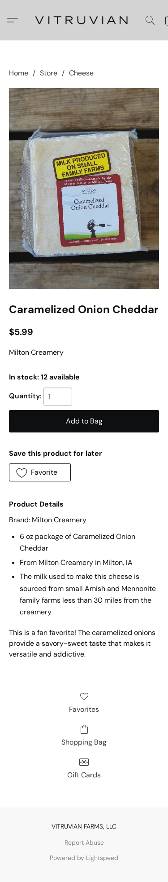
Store (48, 73)
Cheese (81, 73)
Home (18, 73)
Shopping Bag (84, 742)
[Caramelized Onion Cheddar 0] (84, 188)
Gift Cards (84, 775)
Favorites (84, 709)
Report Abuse (84, 842)
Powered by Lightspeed (84, 858)
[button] (84, 20)
